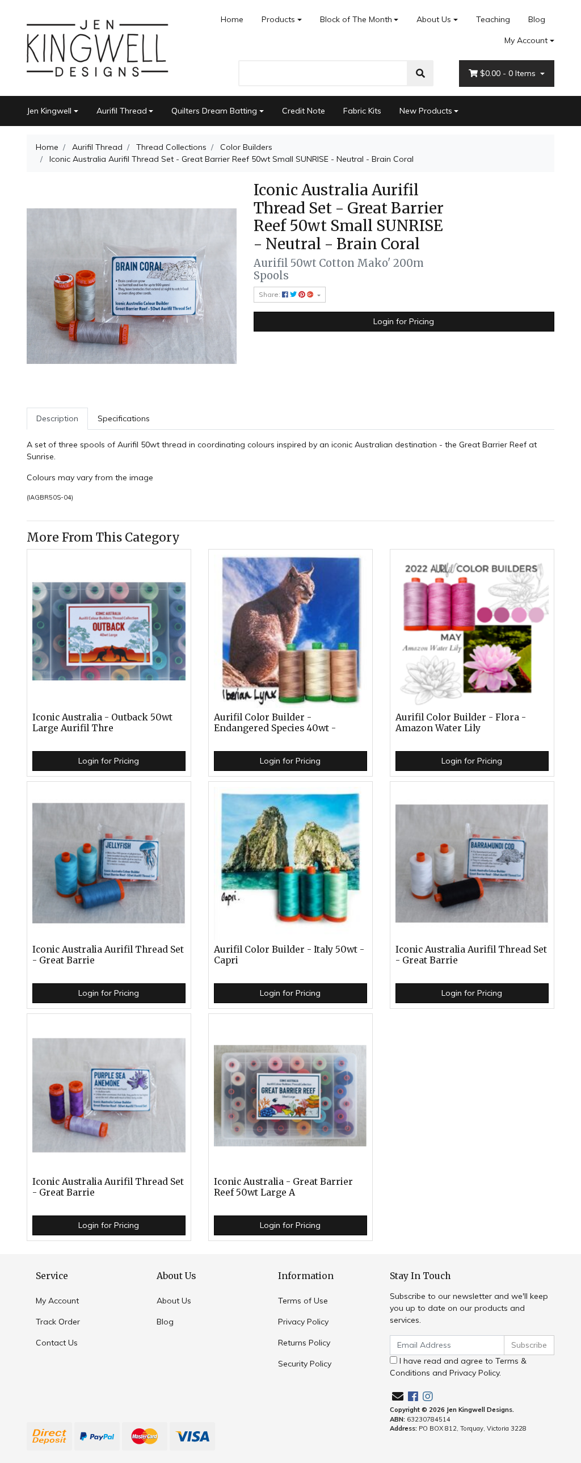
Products (278, 19)
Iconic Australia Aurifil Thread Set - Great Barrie (108, 955)
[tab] (57, 419)
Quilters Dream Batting (214, 111)
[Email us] (397, 1396)
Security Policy (304, 1364)
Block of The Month (356, 19)
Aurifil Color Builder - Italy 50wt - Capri (289, 955)
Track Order (58, 1322)
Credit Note (303, 111)
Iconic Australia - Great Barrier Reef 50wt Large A (283, 1187)
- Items (509, 73)
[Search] (420, 73)
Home (232, 19)
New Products (425, 111)
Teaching (493, 19)
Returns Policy (304, 1343)
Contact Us (57, 1343)
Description (57, 418)
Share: (270, 294)
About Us (433, 19)
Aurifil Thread (121, 111)
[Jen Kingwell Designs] (98, 47)
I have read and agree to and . (458, 1367)
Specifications (124, 418)
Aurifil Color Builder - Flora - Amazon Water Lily (460, 722)
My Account (526, 40)
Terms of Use (303, 1301)
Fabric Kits (362, 111)
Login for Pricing (403, 321)
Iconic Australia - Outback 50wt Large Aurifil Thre (102, 722)
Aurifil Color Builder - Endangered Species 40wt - (275, 722)
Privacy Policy (303, 1322)
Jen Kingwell (49, 111)
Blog (536, 19)
